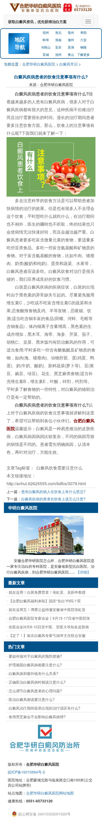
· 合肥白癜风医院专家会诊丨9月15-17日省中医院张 (48, 618)
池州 (58, 54)
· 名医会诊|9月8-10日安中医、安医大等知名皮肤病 (48, 626)
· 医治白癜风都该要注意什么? (31, 699)
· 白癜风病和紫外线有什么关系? (32, 673)
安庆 (58, 47)
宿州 (46, 32)
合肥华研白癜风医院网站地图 (50, 793)
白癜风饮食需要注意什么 (59, 468)
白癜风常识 (68, 64)
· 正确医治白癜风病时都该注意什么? (36, 682)
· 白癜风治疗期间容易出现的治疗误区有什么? (43, 708)
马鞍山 (45, 47)
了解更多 (83, 54)
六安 (83, 39)
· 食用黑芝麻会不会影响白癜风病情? (36, 716)
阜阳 (83, 32)
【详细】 (83, 572)
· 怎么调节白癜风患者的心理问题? (34, 690)
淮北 (58, 32)
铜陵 (83, 47)
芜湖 (71, 47)
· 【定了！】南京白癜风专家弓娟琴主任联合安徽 (46, 635)
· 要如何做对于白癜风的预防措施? (34, 656)
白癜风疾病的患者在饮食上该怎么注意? (53, 498)
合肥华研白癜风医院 (38, 64)
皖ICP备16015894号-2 (26, 772)
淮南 (58, 39)
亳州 (71, 32)
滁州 (71, 39)
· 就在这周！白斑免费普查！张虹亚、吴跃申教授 (46, 592)
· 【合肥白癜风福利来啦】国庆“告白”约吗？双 (44, 600)
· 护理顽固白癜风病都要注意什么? (34, 664)
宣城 (46, 54)
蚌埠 (46, 39)
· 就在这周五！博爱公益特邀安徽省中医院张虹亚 (46, 609)
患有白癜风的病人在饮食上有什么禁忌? (53, 491)
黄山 (71, 54)
